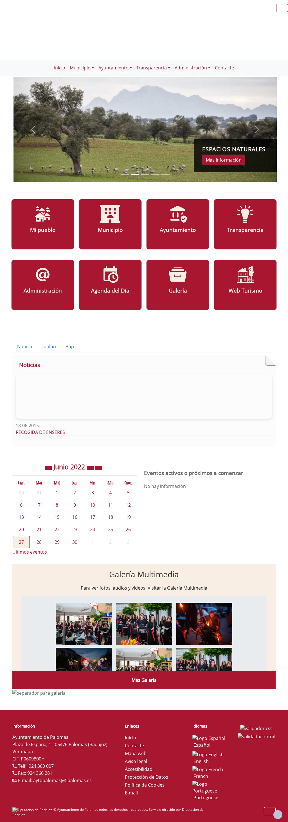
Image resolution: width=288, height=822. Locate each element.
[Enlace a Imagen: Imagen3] (204, 623)
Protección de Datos (146, 777)
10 (92, 505)
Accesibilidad (138, 769)
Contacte (224, 68)
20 (21, 529)
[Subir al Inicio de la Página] (277, 814)
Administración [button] (191, 68)
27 (21, 542)
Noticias (29, 365)
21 (39, 529)
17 (92, 517)
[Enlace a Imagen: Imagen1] (83, 623)
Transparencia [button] (151, 68)
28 (39, 542)
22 (57, 529)
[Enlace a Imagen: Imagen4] (83, 668)
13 (21, 517)
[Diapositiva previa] (33, 129)
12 (128, 505)
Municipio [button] (80, 68)
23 (74, 529)
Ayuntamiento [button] (113, 68)
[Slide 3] (155, 174)
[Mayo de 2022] (49, 468)
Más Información (224, 160)
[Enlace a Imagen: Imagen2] (144, 623)
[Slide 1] (135, 174)
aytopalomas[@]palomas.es (62, 780)
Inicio (59, 68)
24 (92, 529)
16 (74, 517)
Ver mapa (22, 751)
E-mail (131, 793)
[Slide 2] (145, 174)
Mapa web (136, 753)
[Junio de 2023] (91, 468)
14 (39, 517)
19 (128, 517)
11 (110, 505)
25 (110, 529)
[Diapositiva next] (257, 129)
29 (57, 542)
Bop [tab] (70, 346)
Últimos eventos (29, 552)
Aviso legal (136, 761)
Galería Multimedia (144, 574)
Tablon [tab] (49, 346)
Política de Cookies (145, 785)
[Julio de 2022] (98, 468)
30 (74, 542)
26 (128, 529)
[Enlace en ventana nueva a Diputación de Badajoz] (32, 809)
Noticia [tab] (24, 346)
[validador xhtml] (256, 736)
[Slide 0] (125, 174)
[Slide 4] (165, 174)
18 (110, 517)
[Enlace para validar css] (256, 728)
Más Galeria (144, 680)
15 (57, 517)
